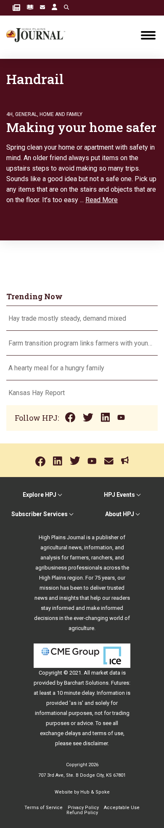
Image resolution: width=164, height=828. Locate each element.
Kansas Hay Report (36, 393)
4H (9, 114)
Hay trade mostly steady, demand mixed (67, 318)
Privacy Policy (83, 807)
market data (105, 673)
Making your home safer (81, 127)
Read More (101, 200)
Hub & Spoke (95, 792)
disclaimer (95, 743)
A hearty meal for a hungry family (57, 368)
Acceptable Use (122, 807)
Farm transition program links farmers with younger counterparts (82, 343)
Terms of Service (43, 807)
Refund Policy (82, 812)
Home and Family (61, 114)
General (26, 114)
